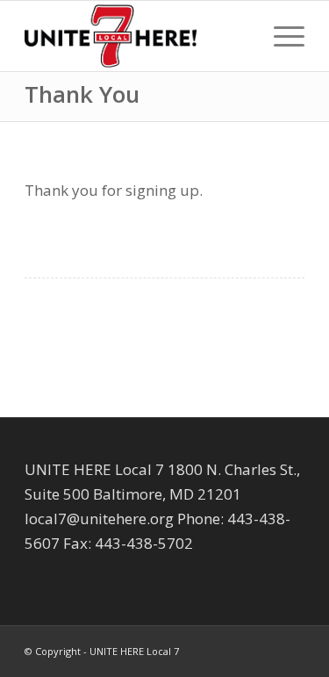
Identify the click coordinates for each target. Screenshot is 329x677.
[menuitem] (280, 36)
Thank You (82, 94)
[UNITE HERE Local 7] (136, 36)
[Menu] (280, 36)
